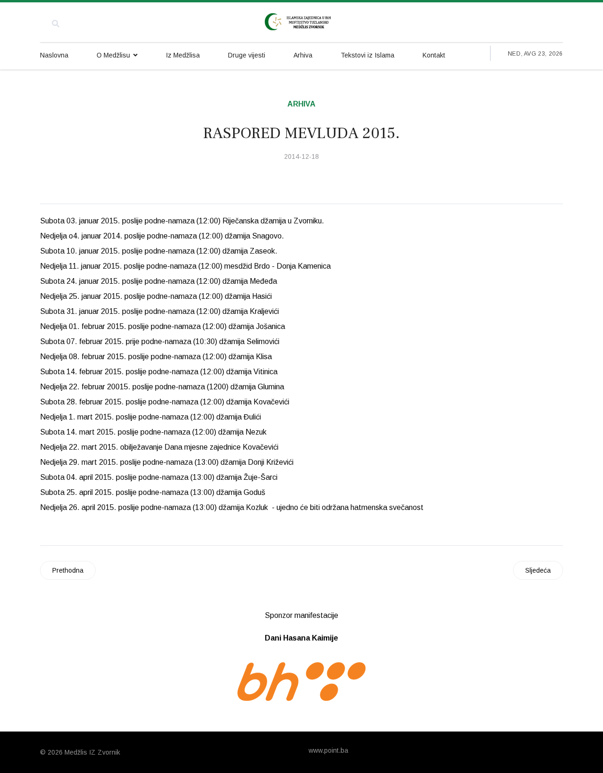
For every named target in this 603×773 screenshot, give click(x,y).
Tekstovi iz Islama (367, 55)
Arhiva (302, 55)
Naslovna (54, 55)
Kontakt (434, 55)
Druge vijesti (246, 55)
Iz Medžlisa (183, 55)
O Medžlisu (113, 55)
